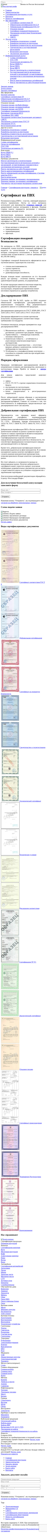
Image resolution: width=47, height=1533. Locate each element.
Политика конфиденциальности (13, 1529)
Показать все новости (9, 1454)
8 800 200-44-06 (14, 4)
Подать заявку (6, 522)
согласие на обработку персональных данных (18, 503)
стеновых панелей (34, 205)
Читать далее (35, 1439)
